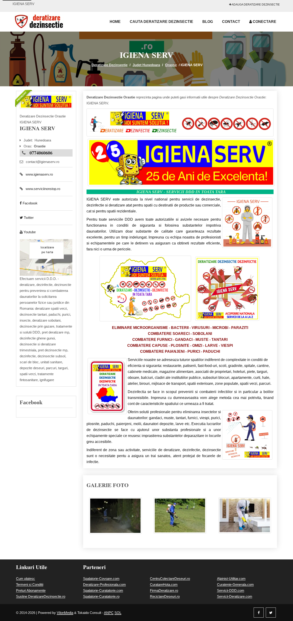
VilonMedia (65, 613)
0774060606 (41, 152)
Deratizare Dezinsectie (110, 65)
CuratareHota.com (164, 584)
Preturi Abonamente (31, 590)
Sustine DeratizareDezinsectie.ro (40, 596)
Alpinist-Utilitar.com (231, 578)
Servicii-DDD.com (230, 590)
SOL (117, 613)
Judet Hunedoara (146, 65)
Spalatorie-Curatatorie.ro (101, 596)
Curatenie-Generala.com (235, 584)
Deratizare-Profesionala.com (104, 584)
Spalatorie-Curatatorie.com (103, 590)
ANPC (109, 613)
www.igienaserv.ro (38, 174)
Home (115, 22)
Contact (231, 22)
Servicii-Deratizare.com (234, 596)
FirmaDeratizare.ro (164, 590)
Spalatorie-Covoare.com (101, 578)
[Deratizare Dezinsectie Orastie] (46, 102)
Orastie (171, 65)
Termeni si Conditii (29, 584)
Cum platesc (25, 578)
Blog (207, 22)
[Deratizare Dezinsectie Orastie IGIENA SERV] (115, 518)
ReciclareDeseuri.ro (165, 596)
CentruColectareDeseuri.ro (170, 578)
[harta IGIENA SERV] (46, 257)
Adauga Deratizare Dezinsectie (255, 4)
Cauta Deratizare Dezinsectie (161, 22)
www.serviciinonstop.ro (41, 189)
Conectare (264, 22)
